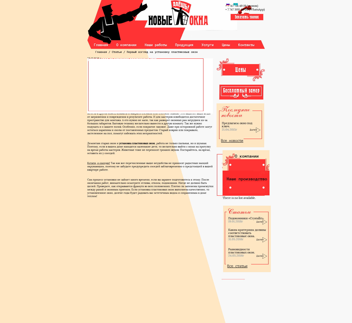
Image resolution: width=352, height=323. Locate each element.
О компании (126, 45)
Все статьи (237, 266)
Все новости (232, 140)
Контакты (246, 45)
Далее (253, 129)
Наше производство (247, 178)
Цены (226, 45)
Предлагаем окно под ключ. (237, 124)
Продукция (184, 45)
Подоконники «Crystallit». (246, 218)
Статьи (117, 51)
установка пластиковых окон (137, 143)
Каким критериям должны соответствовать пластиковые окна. (247, 233)
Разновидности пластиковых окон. (241, 251)
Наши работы (156, 45)
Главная (101, 45)
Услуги (208, 45)
